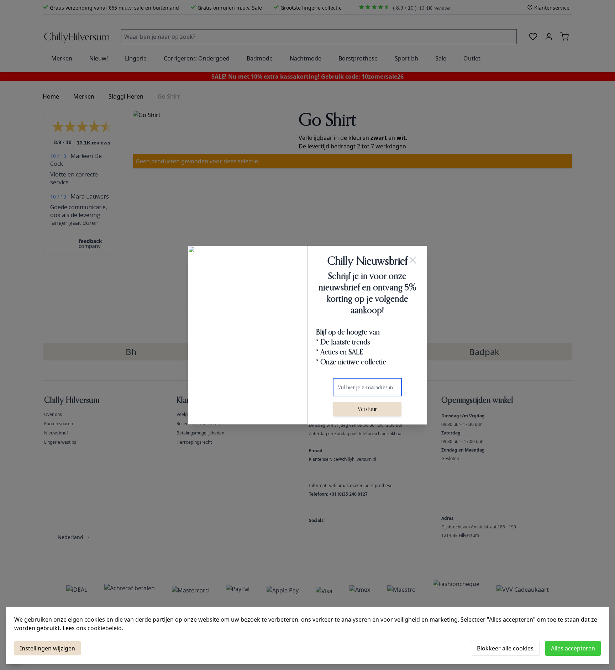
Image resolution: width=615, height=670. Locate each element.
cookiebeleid (105, 628)
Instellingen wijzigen (47, 648)
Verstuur (367, 408)
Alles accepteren (573, 648)
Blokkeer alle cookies (505, 648)
